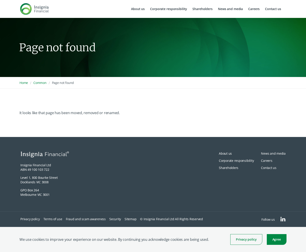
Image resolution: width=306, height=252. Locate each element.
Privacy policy (246, 239)
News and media (230, 9)
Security (115, 219)
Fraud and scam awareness (86, 219)
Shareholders (202, 9)
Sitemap (130, 219)
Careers (254, 9)
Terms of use (52, 219)
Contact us (273, 9)
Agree (276, 239)
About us (138, 9)
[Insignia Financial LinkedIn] (283, 219)
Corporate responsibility (168, 9)
